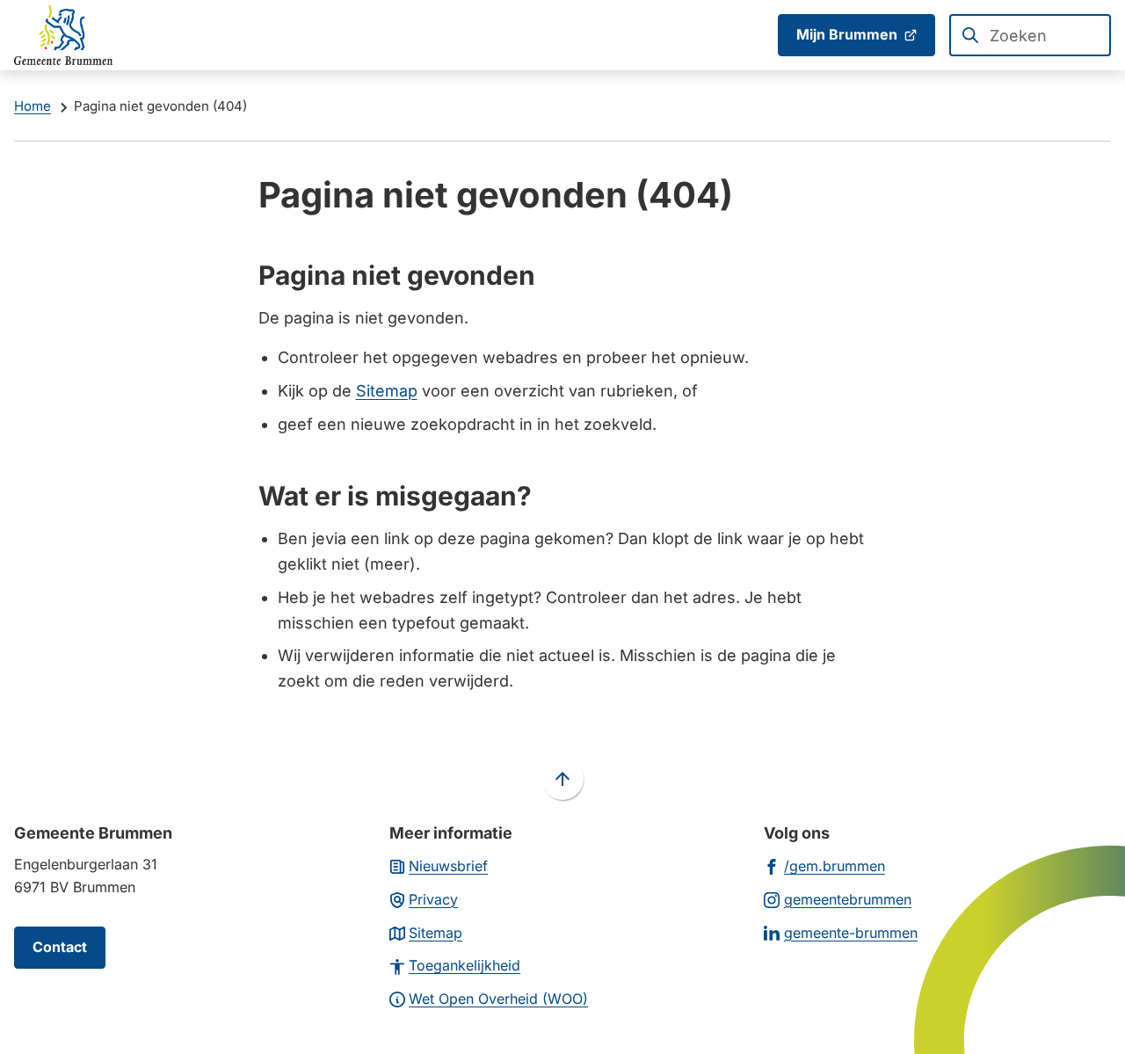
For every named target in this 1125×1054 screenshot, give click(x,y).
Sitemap (386, 391)
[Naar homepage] (63, 35)
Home (32, 106)
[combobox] (1030, 35)
